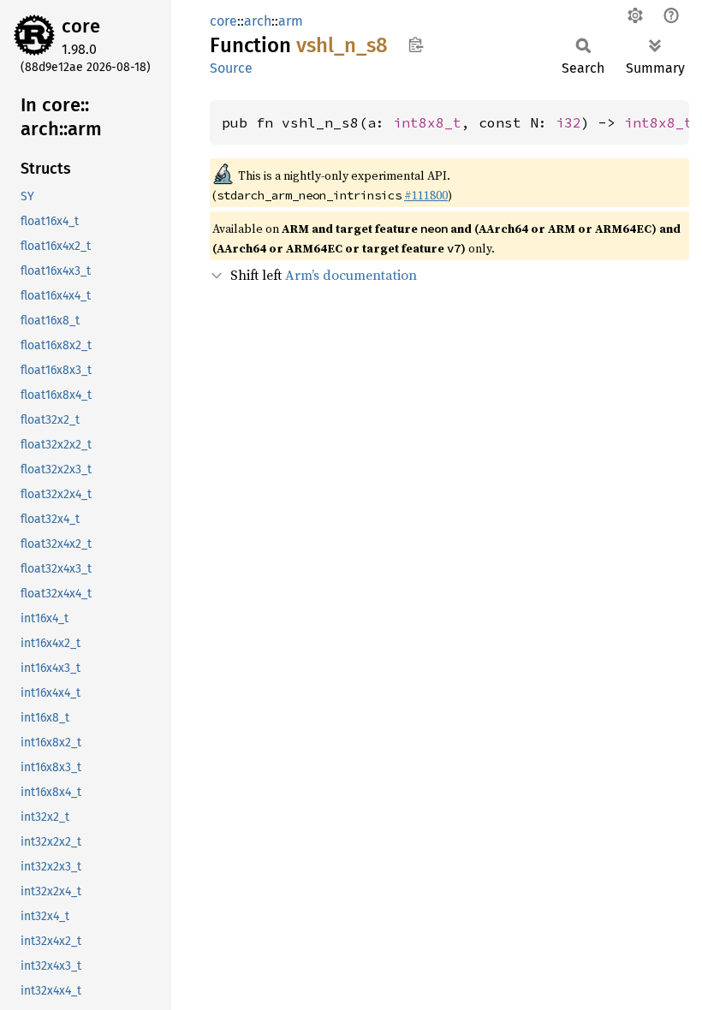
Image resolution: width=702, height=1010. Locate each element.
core (81, 26)
